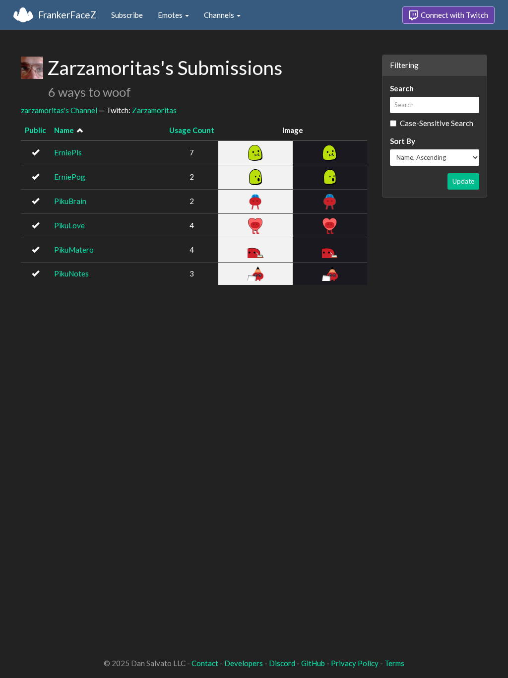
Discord (282, 663)
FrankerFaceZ (67, 14)
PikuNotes (71, 273)
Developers (243, 663)
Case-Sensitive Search (436, 123)
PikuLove (69, 225)
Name (64, 130)
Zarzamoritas (154, 110)
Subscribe (127, 14)
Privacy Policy (355, 663)
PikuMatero (74, 249)
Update (463, 181)
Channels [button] (220, 14)
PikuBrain (70, 201)
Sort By (402, 140)
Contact (204, 663)
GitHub (313, 663)
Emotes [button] (171, 14)
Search (402, 88)
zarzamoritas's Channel (59, 110)
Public (35, 130)
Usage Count (191, 130)
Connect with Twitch (453, 14)
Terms (394, 663)
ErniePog (69, 176)
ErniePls (68, 152)
